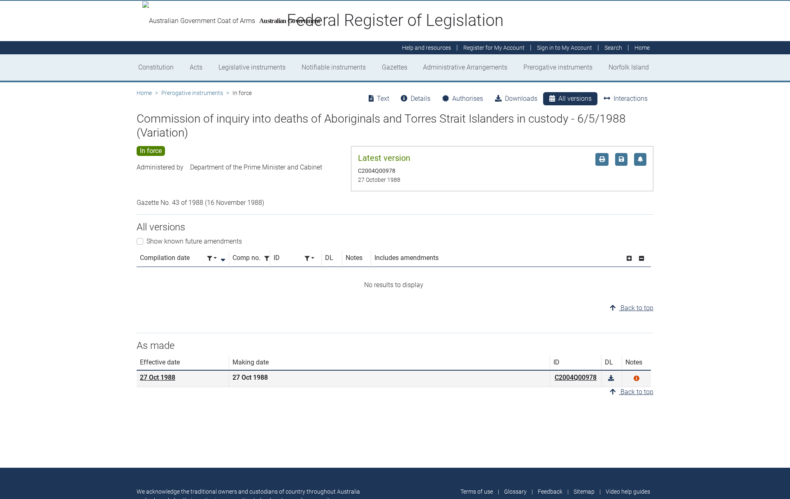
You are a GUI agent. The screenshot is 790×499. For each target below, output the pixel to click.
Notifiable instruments (334, 67)
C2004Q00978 (576, 377)
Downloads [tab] (521, 98)
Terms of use (476, 491)
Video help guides (628, 491)
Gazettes (394, 67)
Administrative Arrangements (465, 67)
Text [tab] (383, 98)
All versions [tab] (575, 98)
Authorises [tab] (467, 98)
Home (144, 93)
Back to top (636, 308)
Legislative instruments (252, 67)
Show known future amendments (194, 241)
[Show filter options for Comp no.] (269, 258)
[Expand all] (629, 258)
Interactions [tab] (630, 98)
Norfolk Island (629, 67)
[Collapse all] (641, 258)
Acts (196, 67)
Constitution (156, 67)
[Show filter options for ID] (309, 258)
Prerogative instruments (557, 67)
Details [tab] (420, 98)
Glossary (515, 491)
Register (494, 47)
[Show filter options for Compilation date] (212, 258)
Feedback (550, 491)
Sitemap (584, 491)
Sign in (564, 47)
